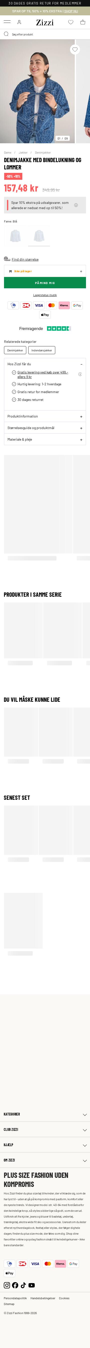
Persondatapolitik (15, 1298)
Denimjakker (43, 152)
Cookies (64, 1298)
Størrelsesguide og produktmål (31, 427)
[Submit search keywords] (6, 34)
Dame (8, 152)
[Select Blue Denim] (15, 236)
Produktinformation (23, 416)
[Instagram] (7, 1284)
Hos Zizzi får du (19, 363)
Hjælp (8, 1145)
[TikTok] (23, 1284)
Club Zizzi (11, 1129)
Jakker (23, 152)
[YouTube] (31, 1284)
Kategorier (12, 1114)
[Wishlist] (75, 49)
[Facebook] (15, 1284)
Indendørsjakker (42, 350)
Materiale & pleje (20, 439)
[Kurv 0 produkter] (83, 22)
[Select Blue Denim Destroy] (39, 236)
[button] (76, 205)
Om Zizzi (9, 1160)
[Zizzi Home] (45, 21)
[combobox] (45, 34)
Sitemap (9, 1304)
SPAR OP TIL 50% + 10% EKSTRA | (45, 11)
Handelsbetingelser (42, 1298)
